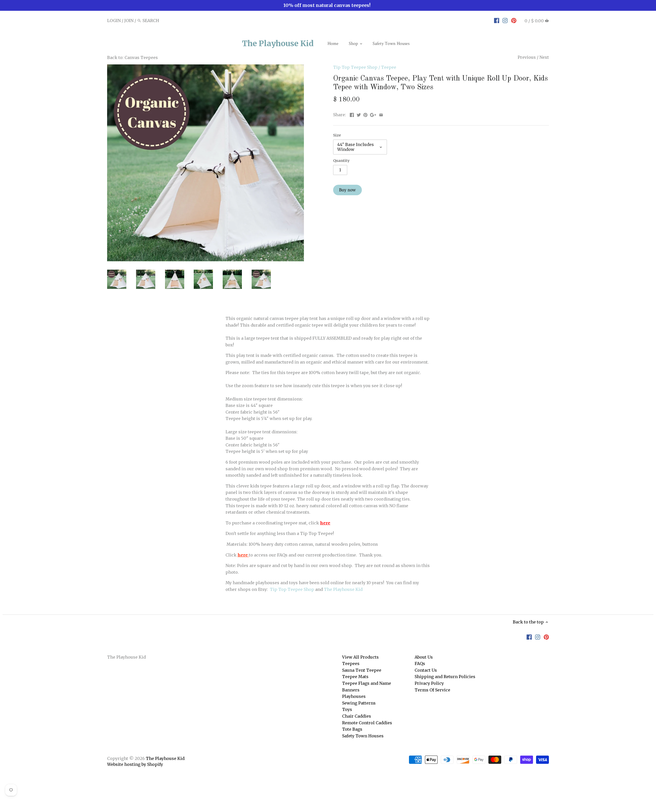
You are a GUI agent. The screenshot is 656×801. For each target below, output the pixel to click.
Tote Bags (352, 729)
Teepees (351, 663)
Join (129, 20)
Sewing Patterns (359, 703)
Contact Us (426, 670)
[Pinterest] (513, 20)
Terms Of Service (432, 689)
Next (544, 57)
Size (337, 135)
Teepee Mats (355, 676)
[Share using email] (381, 114)
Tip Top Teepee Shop (355, 67)
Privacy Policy (429, 683)
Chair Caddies (356, 716)
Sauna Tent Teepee (361, 670)
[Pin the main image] (365, 114)
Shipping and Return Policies (445, 676)
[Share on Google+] (373, 114)
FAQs (420, 663)
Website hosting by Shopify (135, 764)
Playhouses (354, 696)
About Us (424, 657)
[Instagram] (505, 20)
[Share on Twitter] (359, 114)
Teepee (388, 67)
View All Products (360, 657)
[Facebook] (496, 20)
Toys (347, 709)
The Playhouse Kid (278, 43)
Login (114, 20)
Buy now (347, 190)
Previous (527, 57)
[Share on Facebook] (352, 114)
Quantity (341, 161)
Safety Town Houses (363, 735)
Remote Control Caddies (367, 722)
